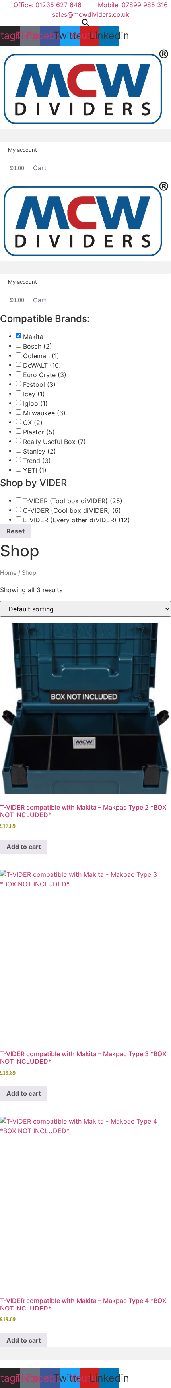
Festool (39, 384)
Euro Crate (44, 375)
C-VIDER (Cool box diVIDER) (72, 510)
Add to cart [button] (23, 847)
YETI (35, 470)
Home (8, 572)
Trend (37, 460)
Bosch (37, 346)
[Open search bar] (85, 22)
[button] (85, 135)
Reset (15, 531)
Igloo (35, 403)
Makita (33, 336)
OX (33, 422)
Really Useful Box (54, 441)
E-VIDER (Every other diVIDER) (76, 520)
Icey (34, 394)
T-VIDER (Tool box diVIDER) (72, 501)
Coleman (41, 356)
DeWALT (42, 365)
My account (22, 150)
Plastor (39, 432)
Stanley (39, 451)
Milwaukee (44, 413)
